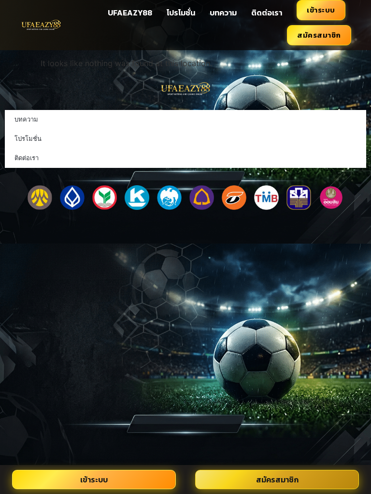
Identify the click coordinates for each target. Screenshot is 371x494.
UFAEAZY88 (130, 12)
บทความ (223, 12)
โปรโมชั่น (181, 12)
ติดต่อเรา (266, 12)
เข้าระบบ (321, 9)
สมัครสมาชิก (319, 35)
